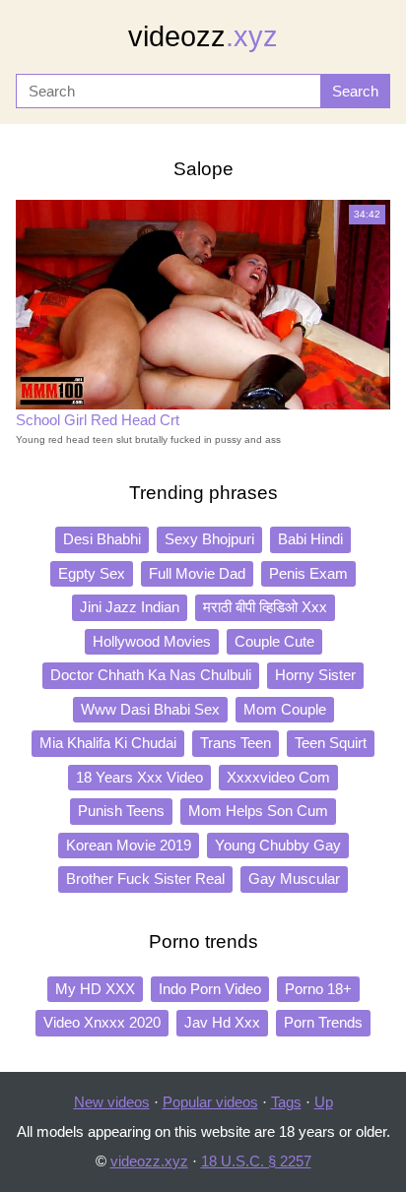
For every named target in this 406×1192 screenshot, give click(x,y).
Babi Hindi (310, 539)
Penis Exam (308, 573)
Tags (286, 1102)
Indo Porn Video (210, 988)
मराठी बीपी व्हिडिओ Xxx (265, 606)
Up (323, 1102)
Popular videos (210, 1102)
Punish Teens (121, 810)
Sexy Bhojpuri (209, 539)
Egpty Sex (91, 573)
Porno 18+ (318, 988)
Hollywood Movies (152, 641)
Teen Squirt (331, 742)
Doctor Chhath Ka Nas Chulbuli (150, 674)
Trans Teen (235, 742)
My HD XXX (95, 988)
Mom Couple (284, 709)
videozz (203, 36)
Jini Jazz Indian (129, 606)
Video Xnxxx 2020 (102, 1022)
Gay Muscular (294, 878)
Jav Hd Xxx (222, 1022)
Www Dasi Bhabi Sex (150, 709)
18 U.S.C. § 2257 (256, 1161)
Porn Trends (323, 1022)
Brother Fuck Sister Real (145, 878)
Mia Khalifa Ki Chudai (107, 742)
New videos (112, 1102)
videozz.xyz (149, 1161)
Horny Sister (315, 674)
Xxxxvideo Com (278, 777)
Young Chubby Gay (278, 845)
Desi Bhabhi (102, 539)
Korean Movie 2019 (128, 845)
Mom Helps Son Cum (258, 810)
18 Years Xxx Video (139, 777)
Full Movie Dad (197, 573)
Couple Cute (274, 641)
